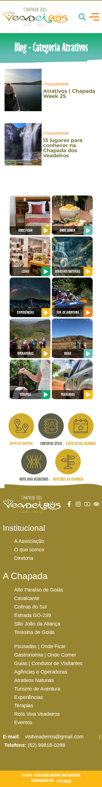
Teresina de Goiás (34, 632)
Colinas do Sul (30, 607)
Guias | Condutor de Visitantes (48, 663)
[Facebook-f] (69, 504)
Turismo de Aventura (37, 689)
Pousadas (25, 646)
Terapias (23, 705)
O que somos (29, 549)
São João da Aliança (37, 624)
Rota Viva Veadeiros (37, 714)
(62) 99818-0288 (46, 745)
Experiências (28, 697)
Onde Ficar (53, 646)
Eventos (23, 722)
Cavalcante (26, 598)
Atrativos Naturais (34, 680)
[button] (82, 17)
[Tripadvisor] (96, 504)
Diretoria (23, 558)
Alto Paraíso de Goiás (38, 590)
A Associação (29, 541)
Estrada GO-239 (32, 615)
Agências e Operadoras (40, 672)
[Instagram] (78, 504)
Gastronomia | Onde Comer (45, 655)
